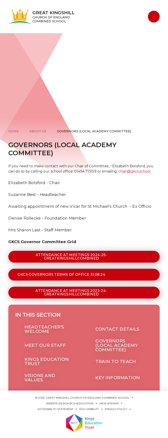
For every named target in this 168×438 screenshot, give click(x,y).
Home (13, 131)
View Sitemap (109, 403)
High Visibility (89, 409)
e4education (83, 403)
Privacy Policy (116, 409)
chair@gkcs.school (134, 171)
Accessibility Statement (55, 409)
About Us (37, 131)
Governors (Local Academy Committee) (94, 131)
